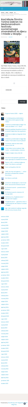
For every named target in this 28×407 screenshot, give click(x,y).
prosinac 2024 (5, 275)
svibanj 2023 (4, 331)
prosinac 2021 (5, 380)
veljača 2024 (5, 304)
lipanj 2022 (4, 363)
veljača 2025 (4, 269)
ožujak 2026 (4, 231)
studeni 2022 (4, 348)
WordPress (11, 403)
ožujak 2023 (4, 336)
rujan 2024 (4, 284)
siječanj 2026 (5, 237)
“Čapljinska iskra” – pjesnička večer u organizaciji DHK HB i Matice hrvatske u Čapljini (16, 203)
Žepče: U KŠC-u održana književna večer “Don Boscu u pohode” (15, 163)
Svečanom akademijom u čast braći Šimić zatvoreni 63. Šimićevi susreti (15, 183)
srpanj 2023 (4, 325)
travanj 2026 (4, 228)
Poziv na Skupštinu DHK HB (12, 167)
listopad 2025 (5, 246)
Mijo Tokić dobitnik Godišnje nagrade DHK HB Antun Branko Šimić (15, 209)
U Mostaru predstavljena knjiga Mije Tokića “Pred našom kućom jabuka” (15, 140)
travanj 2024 (5, 298)
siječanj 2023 (4, 342)
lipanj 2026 (4, 222)
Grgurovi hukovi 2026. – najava (14, 113)
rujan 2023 (4, 319)
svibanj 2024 (4, 295)
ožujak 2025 (4, 266)
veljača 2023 (4, 339)
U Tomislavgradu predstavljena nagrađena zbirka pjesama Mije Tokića (14, 120)
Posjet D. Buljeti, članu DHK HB (13, 153)
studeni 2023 (4, 313)
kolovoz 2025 (5, 252)
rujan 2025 (4, 249)
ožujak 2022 (4, 372)
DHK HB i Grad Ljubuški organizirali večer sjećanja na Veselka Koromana (16, 158)
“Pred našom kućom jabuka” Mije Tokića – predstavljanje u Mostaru (15, 149)
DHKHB (9, 90)
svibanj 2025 (4, 260)
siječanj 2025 (5, 272)
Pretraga (22, 102)
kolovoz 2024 (5, 287)
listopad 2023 (5, 316)
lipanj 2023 (4, 328)
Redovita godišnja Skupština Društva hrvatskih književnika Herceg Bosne (15, 130)
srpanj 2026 (4, 219)
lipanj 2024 (4, 293)
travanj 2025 (4, 263)
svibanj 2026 (4, 225)
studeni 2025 (5, 243)
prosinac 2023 (5, 310)
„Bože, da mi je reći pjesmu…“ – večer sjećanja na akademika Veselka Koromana (15, 173)
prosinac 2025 (5, 240)
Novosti (11, 37)
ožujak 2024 (4, 301)
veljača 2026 (4, 234)
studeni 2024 (5, 278)
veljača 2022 (4, 375)
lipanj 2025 (4, 257)
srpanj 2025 (4, 254)
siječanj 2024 (5, 307)
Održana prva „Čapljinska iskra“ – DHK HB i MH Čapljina (14, 198)
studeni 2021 (4, 383)
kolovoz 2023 (5, 322)
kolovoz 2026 (5, 216)
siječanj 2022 (4, 377)
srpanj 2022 (4, 360)
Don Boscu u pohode (11, 178)
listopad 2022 (5, 351)
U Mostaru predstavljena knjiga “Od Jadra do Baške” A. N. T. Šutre (15, 125)
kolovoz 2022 (5, 357)
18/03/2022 (4, 37)
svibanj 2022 (4, 366)
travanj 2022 (4, 369)
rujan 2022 (4, 354)
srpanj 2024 (4, 290)
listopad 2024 (5, 281)
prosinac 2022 (5, 345)
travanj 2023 (4, 334)
